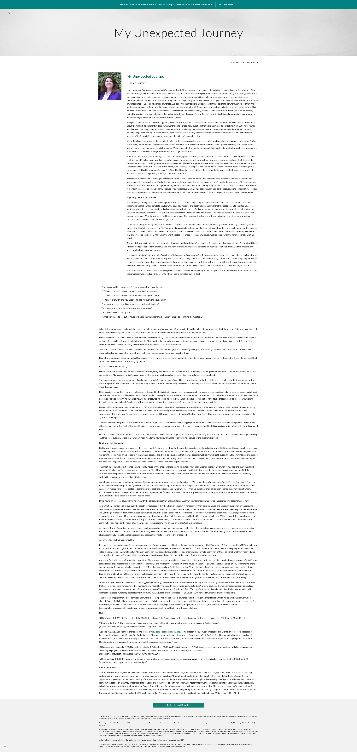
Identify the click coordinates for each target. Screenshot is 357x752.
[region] (178, 4)
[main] (178, 33)
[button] (5, 747)
